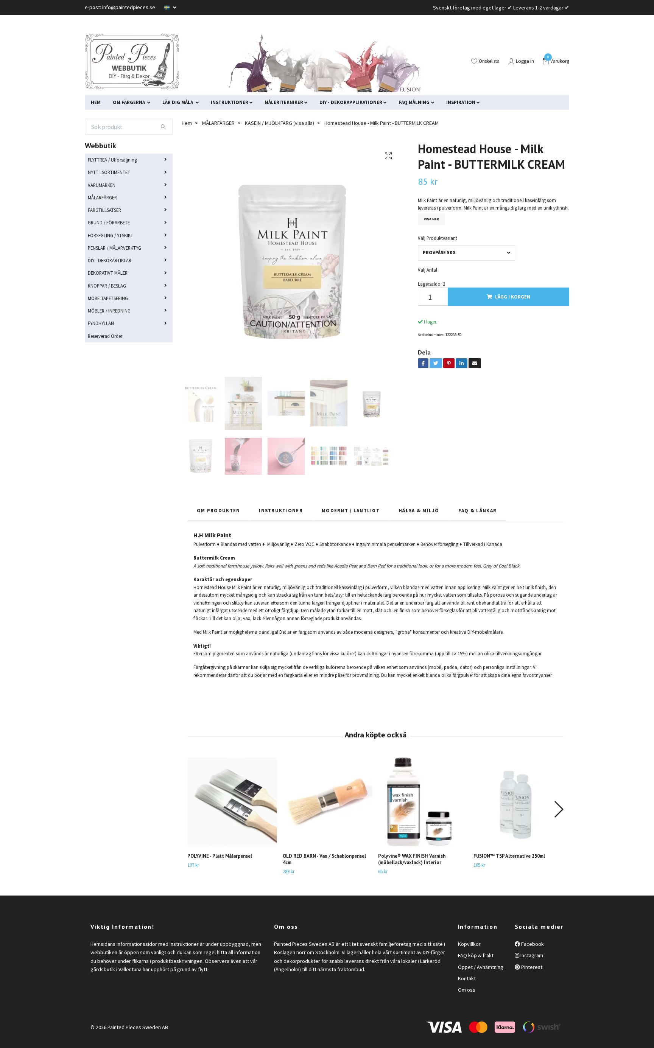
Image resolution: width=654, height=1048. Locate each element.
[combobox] (466, 253)
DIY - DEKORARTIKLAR (109, 260)
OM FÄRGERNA (129, 102)
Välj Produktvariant (437, 238)
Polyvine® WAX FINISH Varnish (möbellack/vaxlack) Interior (411, 859)
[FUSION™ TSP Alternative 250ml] (518, 802)
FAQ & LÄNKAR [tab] (477, 510)
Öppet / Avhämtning (480, 967)
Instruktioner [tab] (281, 510)
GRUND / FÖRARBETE (109, 222)
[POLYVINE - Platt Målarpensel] (232, 802)
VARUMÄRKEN (101, 185)
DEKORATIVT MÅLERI (108, 273)
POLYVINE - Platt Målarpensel (219, 856)
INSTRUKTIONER (229, 102)
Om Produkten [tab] (218, 510)
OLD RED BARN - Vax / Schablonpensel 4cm (324, 859)
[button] (558, 809)
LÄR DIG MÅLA (178, 102)
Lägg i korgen (512, 297)
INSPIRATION (460, 102)
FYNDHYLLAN (101, 323)
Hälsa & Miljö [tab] (419, 510)
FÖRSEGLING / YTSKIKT (110, 235)
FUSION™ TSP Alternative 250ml (509, 856)
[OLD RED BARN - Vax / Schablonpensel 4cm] (327, 802)
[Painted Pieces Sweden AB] (132, 61)
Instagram (531, 955)
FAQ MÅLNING (414, 102)
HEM (96, 102)
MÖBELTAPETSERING (108, 298)
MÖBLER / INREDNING (109, 311)
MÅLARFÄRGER (102, 197)
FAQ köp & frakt (476, 955)
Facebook (532, 944)
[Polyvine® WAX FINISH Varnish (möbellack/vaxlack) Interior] (423, 802)
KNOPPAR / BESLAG (107, 286)
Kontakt (467, 978)
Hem (187, 123)
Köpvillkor (469, 944)
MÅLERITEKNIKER (284, 102)
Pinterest (531, 967)
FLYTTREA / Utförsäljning (112, 160)
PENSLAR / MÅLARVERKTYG (114, 248)
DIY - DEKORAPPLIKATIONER (350, 102)
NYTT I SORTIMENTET (109, 172)
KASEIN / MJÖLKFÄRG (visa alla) (279, 123)
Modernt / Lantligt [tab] (351, 510)
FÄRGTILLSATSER (104, 210)
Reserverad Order (105, 336)
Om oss (466, 989)
